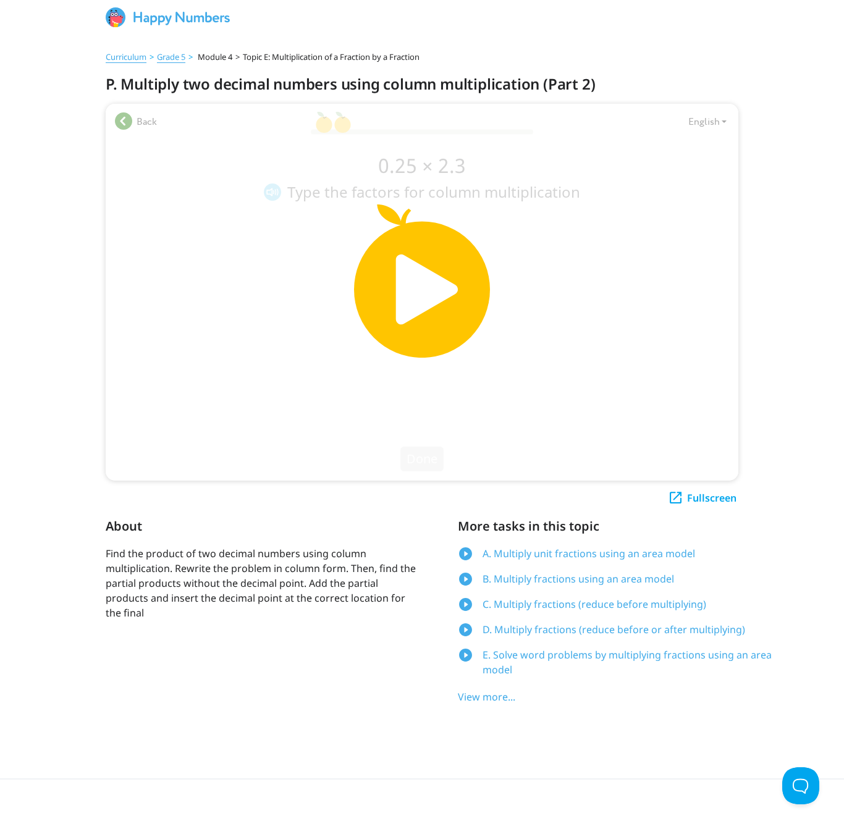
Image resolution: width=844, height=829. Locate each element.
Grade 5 (171, 56)
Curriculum (126, 56)
